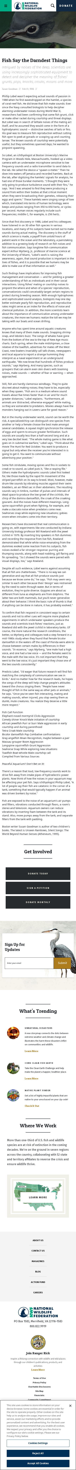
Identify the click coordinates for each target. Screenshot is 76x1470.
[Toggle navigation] (6, 5)
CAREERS (38, 1292)
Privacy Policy (39, 1382)
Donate (66, 5)
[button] (62, 963)
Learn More (31, 1051)
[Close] (70, 1406)
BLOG (38, 1271)
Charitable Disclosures (39, 1387)
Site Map (39, 1391)
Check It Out (32, 1105)
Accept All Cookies (38, 1463)
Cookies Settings (38, 1443)
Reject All (37, 1453)
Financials (39, 1395)
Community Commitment (39, 1400)
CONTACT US (38, 1250)
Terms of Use (39, 1378)
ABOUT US (38, 1240)
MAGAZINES (38, 1261)
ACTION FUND (38, 1282)
